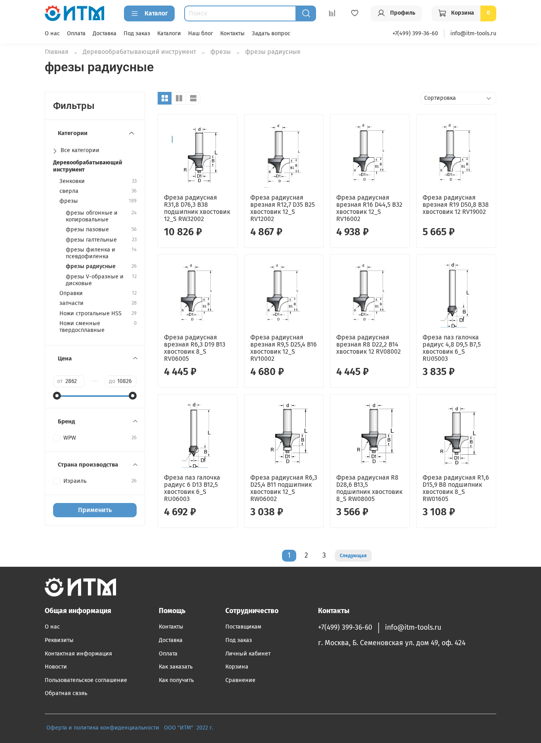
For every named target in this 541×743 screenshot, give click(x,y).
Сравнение (240, 680)
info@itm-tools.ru (473, 33)
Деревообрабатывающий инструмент (139, 51)
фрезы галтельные (91, 239)
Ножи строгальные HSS (90, 313)
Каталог (156, 13)
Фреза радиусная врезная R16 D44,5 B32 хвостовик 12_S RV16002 (369, 208)
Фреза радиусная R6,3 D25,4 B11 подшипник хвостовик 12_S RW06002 (283, 488)
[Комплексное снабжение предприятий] (161, 727)
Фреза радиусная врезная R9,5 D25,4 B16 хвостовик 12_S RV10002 (283, 347)
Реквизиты (59, 640)
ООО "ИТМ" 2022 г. (189, 727)
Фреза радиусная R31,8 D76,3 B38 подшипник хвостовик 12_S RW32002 (197, 208)
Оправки (71, 293)
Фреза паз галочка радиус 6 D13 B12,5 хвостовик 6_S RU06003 (192, 488)
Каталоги (169, 33)
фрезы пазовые (87, 229)
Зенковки (72, 181)
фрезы (220, 51)
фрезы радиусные (91, 266)
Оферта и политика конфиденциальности (102, 727)
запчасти (71, 303)
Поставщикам (243, 626)
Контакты (232, 33)
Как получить (176, 680)
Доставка (104, 33)
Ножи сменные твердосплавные (82, 326)
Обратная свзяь (66, 693)
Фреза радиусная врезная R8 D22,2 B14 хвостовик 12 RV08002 (368, 344)
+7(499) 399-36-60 (415, 33)
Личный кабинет (247, 653)
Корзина (236, 666)
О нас (52, 33)
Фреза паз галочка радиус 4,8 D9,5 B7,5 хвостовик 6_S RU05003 (452, 347)
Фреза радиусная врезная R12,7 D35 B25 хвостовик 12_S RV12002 (282, 208)
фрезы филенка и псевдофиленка (90, 253)
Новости (56, 666)
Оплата (76, 33)
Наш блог (200, 33)
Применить (95, 510)
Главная (57, 51)
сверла (68, 191)
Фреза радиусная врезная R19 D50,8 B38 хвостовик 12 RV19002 (456, 204)
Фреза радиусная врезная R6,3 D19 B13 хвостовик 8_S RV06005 (194, 347)
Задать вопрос (271, 33)
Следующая (353, 555)
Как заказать (175, 666)
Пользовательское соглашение (86, 680)
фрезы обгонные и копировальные (92, 216)
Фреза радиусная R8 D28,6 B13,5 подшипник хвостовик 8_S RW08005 (369, 488)
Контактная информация (78, 653)
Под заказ (137, 33)
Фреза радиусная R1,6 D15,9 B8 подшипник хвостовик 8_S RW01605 (456, 488)
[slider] (57, 396)
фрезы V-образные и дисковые (95, 280)
